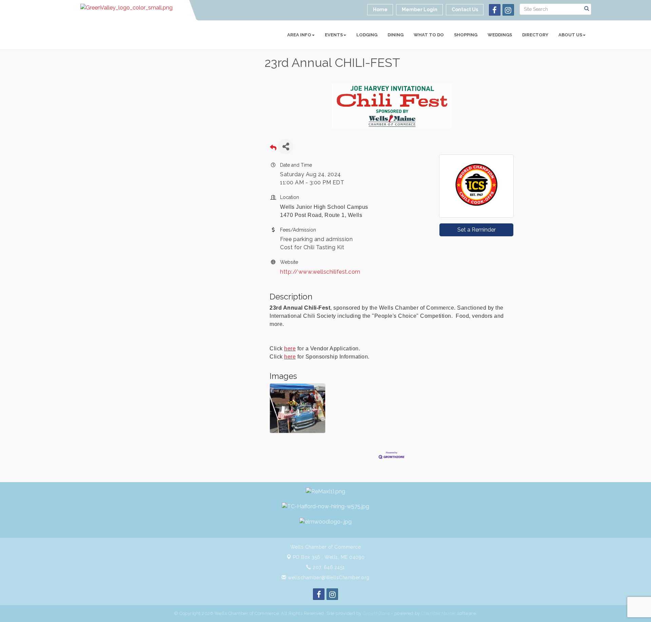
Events (334, 34)
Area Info (299, 34)
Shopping (465, 34)
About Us (570, 34)
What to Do (429, 34)
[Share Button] (285, 146)
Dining (395, 34)
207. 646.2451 (328, 567)
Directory (535, 34)
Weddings (500, 34)
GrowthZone (376, 613)
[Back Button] (273, 148)
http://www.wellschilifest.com (320, 272)
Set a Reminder (476, 229)
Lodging (366, 34)
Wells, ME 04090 (329, 557)
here (290, 348)
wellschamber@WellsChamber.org (328, 577)
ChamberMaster (438, 613)
